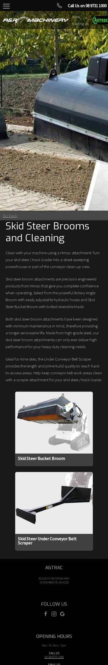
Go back (10, 215)
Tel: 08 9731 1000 (54, 657)
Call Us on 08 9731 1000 (87, 5)
